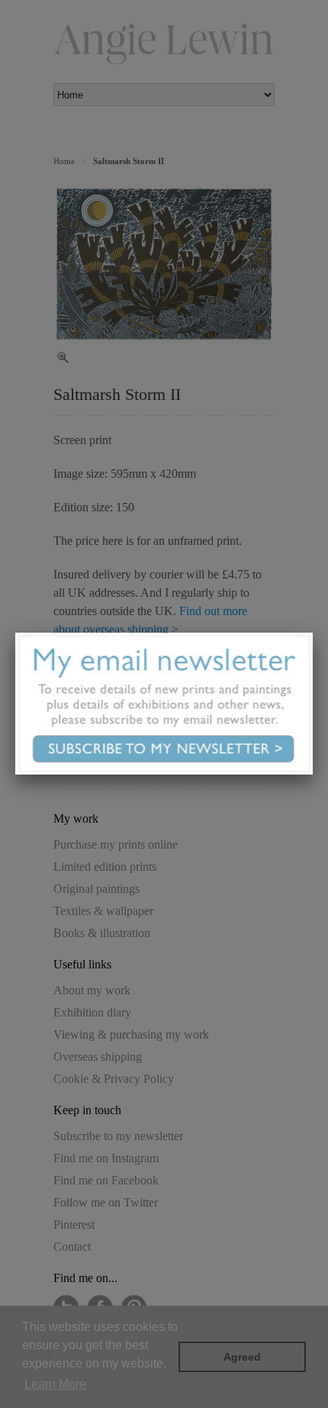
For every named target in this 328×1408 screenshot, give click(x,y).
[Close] (312, 632)
